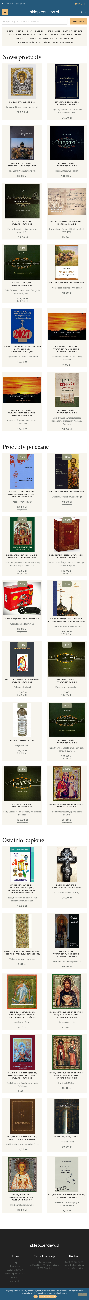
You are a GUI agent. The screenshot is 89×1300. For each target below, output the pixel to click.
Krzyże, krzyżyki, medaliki (22, 35)
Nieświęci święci (67, 1142)
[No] (82, 1294)
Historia (58, 102)
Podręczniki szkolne (22, 893)
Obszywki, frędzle (14, 954)
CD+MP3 (9, 31)
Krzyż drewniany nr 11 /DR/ (66, 893)
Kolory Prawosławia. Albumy (66, 619)
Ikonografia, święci (17, 555)
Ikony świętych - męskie (22, 1015)
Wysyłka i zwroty (15, 1270)
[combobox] (34, 21)
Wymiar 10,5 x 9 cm (22, 1200)
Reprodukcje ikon (25, 102)
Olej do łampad (18, 740)
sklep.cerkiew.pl (44, 11)
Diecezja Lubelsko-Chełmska (66, 221)
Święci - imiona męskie (66, 1015)
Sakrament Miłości (22, 687)
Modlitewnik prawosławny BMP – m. (22, 1144)
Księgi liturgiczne (74, 555)
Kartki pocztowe (72, 31)
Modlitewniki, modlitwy (22, 1139)
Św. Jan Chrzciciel (67, 1022)
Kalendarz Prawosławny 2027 (22, 171)
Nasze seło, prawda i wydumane (67, 288)
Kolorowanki (17, 888)
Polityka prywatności (14, 1273)
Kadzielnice (54, 31)
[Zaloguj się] (76, 4)
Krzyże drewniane (66, 885)
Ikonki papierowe (18, 1012)
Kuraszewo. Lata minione (66, 687)
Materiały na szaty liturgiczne (56, 38)
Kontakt (15, 1277)
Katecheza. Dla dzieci (21, 885)
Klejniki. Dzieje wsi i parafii (66, 171)
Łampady (54, 35)
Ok (36, 1296)
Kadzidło (40, 31)
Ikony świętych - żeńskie (22, 1017)
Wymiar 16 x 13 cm (66, 807)
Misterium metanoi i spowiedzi (67, 961)
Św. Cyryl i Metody (66, 1083)
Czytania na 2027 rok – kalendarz (22, 357)
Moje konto (15, 1281)
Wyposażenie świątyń (29, 42)
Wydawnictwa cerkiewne (66, 349)
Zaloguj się (82, 4)
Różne (47, 42)
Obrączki (20, 38)
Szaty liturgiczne (63, 42)
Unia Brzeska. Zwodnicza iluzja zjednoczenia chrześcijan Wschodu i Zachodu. (67, 421)
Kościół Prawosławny (22, 502)
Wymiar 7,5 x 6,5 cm (67, 1017)
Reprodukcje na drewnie (70, 804)
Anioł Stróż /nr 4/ (22, 1022)
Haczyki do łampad (71, 35)
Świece (32, 38)
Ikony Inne (25, 1195)
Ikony (29, 31)
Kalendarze (17, 163)
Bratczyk (59, 1137)
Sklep (14, 1262)
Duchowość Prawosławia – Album (67, 626)
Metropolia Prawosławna (22, 166)
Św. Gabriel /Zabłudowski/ (22, 1205)
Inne (67, 102)
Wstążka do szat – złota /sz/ (22, 959)
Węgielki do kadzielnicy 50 (22, 624)
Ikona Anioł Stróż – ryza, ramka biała (22, 107)
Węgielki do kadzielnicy (26, 619)
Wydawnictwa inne (67, 105)
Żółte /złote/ (32, 954)
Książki (43, 35)
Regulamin (15, 1266)
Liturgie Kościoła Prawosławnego (67, 497)
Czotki (20, 31)
